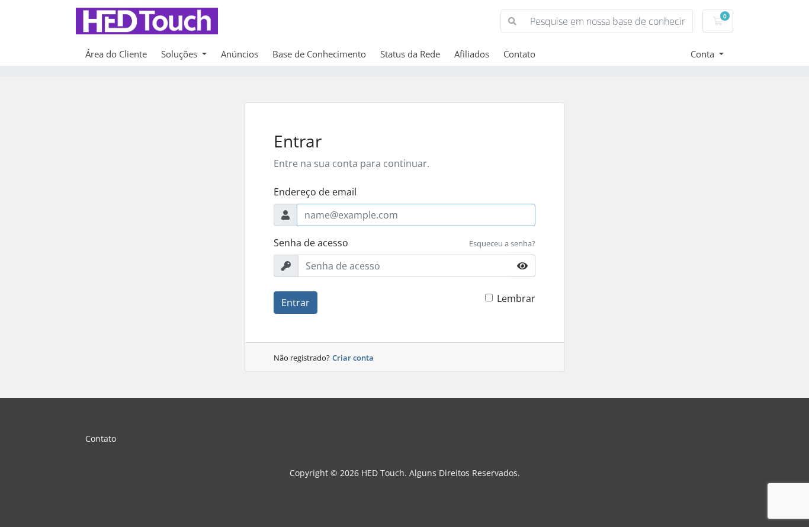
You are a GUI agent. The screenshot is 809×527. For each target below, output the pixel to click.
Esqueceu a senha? (502, 243)
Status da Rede (410, 54)
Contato (519, 54)
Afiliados (471, 54)
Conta (704, 54)
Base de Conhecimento (319, 54)
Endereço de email (315, 191)
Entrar (295, 302)
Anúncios (239, 54)
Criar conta (353, 357)
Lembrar (516, 298)
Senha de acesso (311, 242)
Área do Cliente (116, 54)
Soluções (180, 54)
